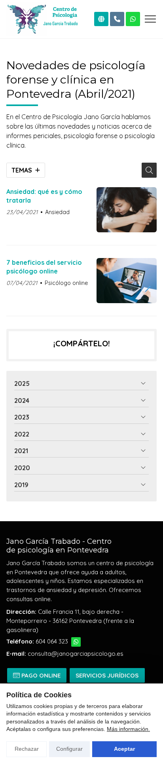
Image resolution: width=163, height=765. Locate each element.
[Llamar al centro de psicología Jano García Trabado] (117, 19)
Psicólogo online (66, 283)
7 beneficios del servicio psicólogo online (44, 266)
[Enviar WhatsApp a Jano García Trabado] (133, 19)
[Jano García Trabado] (42, 19)
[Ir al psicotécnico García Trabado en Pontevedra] (101, 19)
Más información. (128, 729)
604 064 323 (52, 641)
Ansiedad (57, 212)
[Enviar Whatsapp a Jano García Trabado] (76, 642)
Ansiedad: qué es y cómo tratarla (44, 196)
